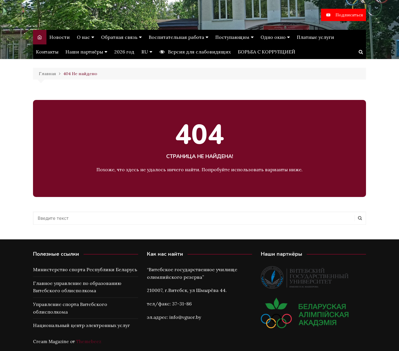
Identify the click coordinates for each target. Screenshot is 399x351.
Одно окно (273, 37)
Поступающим (232, 37)
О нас (83, 37)
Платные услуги (315, 37)
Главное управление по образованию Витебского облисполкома (77, 287)
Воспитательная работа (176, 37)
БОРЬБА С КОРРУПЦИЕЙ (266, 52)
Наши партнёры (84, 52)
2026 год (124, 52)
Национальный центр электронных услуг (81, 325)
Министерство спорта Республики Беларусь (85, 269)
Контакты (47, 52)
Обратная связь (119, 37)
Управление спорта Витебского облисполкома (70, 308)
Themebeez (88, 341)
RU (144, 52)
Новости (59, 37)
